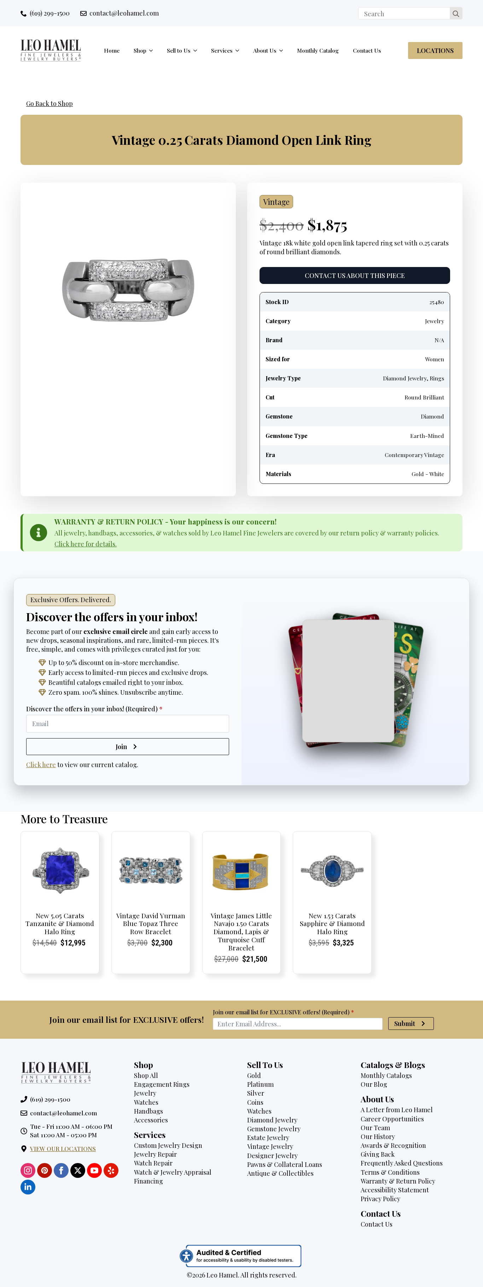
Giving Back (378, 1154)
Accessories (151, 1120)
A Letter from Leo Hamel (397, 1109)
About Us (265, 50)
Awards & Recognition (393, 1145)
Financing (148, 1181)
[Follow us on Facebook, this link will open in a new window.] (61, 1170)
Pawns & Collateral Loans (284, 1164)
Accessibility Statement (395, 1190)
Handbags (148, 1111)
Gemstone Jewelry (274, 1129)
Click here (41, 764)
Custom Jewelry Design (168, 1145)
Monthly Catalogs (386, 1075)
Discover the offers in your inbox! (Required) (94, 709)
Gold (254, 1075)
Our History (378, 1136)
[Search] (456, 13)
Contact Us (367, 50)
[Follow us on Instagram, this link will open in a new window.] (28, 1170)
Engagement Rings (162, 1084)
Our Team (375, 1127)
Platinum (260, 1084)
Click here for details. (85, 544)
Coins (255, 1102)
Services (222, 50)
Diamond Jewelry (272, 1120)
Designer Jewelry (272, 1155)
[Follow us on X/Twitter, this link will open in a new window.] (77, 1170)
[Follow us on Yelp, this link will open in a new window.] (111, 1170)
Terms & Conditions (390, 1172)
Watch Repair (153, 1163)
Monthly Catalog (318, 50)
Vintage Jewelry (270, 1146)
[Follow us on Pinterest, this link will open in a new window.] (44, 1170)
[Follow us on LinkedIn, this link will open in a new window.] (28, 1187)
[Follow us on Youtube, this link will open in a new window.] (94, 1170)
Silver (255, 1093)
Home (112, 50)
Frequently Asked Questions (402, 1163)
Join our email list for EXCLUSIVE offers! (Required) (283, 1012)
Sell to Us (179, 50)
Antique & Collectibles (280, 1173)
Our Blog (374, 1084)
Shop (140, 50)
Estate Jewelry (268, 1137)
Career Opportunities (392, 1119)
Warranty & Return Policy (398, 1181)
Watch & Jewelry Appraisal (172, 1172)
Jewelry (145, 1093)
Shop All (146, 1075)
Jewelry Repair (155, 1154)
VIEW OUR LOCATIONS (63, 1148)
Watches (146, 1102)
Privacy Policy (380, 1198)
